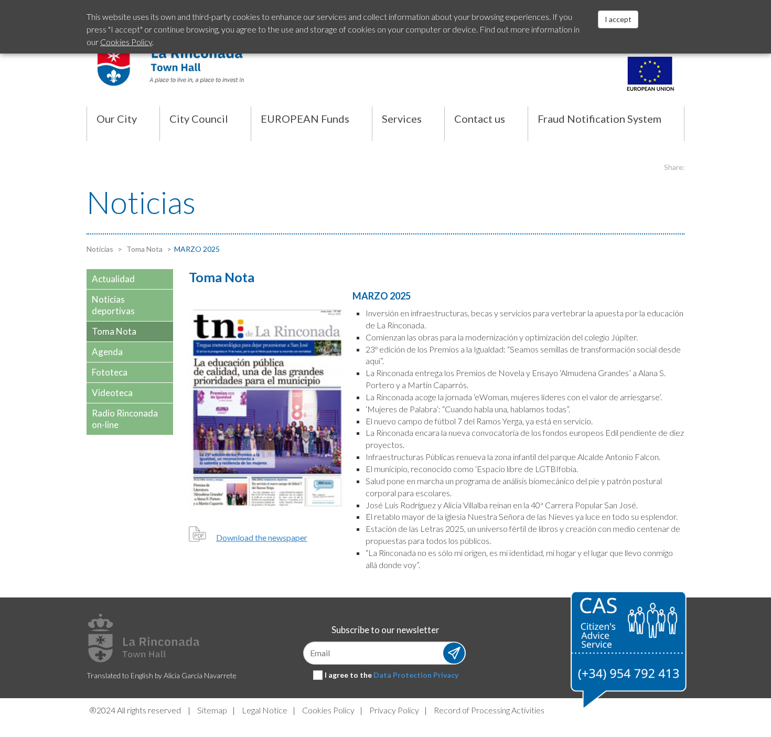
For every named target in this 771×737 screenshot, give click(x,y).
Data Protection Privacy (415, 674)
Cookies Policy (328, 710)
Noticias (100, 248)
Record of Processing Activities (489, 710)
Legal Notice (264, 710)
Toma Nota (144, 248)
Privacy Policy (394, 710)
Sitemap (212, 710)
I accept (618, 19)
